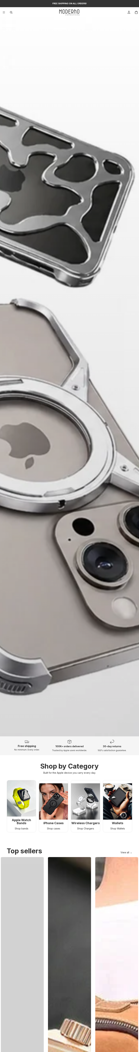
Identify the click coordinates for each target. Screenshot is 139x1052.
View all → (126, 852)
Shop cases (53, 828)
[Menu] (4, 12)
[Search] (11, 12)
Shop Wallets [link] (117, 828)
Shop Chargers (85, 828)
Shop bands (21, 828)
